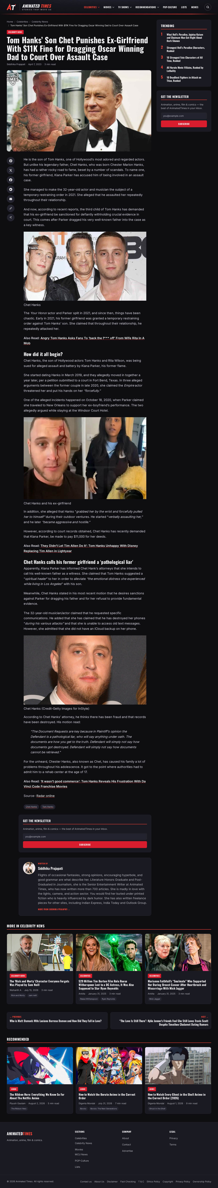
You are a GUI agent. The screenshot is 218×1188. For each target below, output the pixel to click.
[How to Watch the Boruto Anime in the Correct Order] (109, 1065)
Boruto (83, 1109)
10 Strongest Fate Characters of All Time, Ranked (185, 59)
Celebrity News (40, 21)
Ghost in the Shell (157, 1109)
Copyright (168, 1181)
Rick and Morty (18, 995)
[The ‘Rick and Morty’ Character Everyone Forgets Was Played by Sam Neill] (40, 952)
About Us (99, 1181)
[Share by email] (11, 199)
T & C (141, 1181)
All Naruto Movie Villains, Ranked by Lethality (185, 69)
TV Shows (123, 7)
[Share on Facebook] (11, 180)
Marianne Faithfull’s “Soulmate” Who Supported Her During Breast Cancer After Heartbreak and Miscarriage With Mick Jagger (177, 984)
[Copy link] (10, 208)
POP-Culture (170, 7)
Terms (172, 1144)
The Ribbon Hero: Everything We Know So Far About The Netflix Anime (37, 1096)
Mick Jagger (154, 999)
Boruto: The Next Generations (103, 1109)
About (125, 1138)
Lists (184, 7)
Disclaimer (112, 1181)
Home (10, 21)
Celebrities (90, 7)
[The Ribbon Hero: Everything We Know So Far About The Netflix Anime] (40, 1065)
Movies (107, 7)
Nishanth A (15, 990)
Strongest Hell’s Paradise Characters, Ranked (186, 49)
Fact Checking (128, 1181)
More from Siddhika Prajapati (54, 909)
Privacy (173, 1138)
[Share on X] (11, 170)
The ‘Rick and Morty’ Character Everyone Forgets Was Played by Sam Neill (39, 983)
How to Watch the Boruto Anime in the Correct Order (107, 1096)
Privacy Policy (183, 1181)
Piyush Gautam (17, 1103)
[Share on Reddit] (11, 189)
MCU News (81, 1154)
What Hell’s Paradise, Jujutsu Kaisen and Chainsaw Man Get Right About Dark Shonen (185, 37)
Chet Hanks (31, 806)
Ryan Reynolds (108, 999)
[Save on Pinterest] (11, 161)
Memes (194, 7)
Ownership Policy (202, 1181)
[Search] (207, 7)
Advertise (127, 1150)
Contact (126, 1144)
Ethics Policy (153, 1181)
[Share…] (10, 217)
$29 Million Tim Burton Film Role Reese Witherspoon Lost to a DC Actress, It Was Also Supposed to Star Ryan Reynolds (106, 984)
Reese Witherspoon (89, 999)
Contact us (86, 1181)
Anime (14, 1089)
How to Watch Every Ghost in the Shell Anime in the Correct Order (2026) (177, 1096)
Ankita (82, 993)
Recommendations (146, 7)
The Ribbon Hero (18, 1109)
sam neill (33, 995)
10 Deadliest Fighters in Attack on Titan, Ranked (184, 79)
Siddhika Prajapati (16, 64)
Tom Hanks (47, 806)
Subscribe (85, 844)
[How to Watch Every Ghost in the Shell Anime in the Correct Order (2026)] (178, 1065)
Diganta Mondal (87, 1103)
